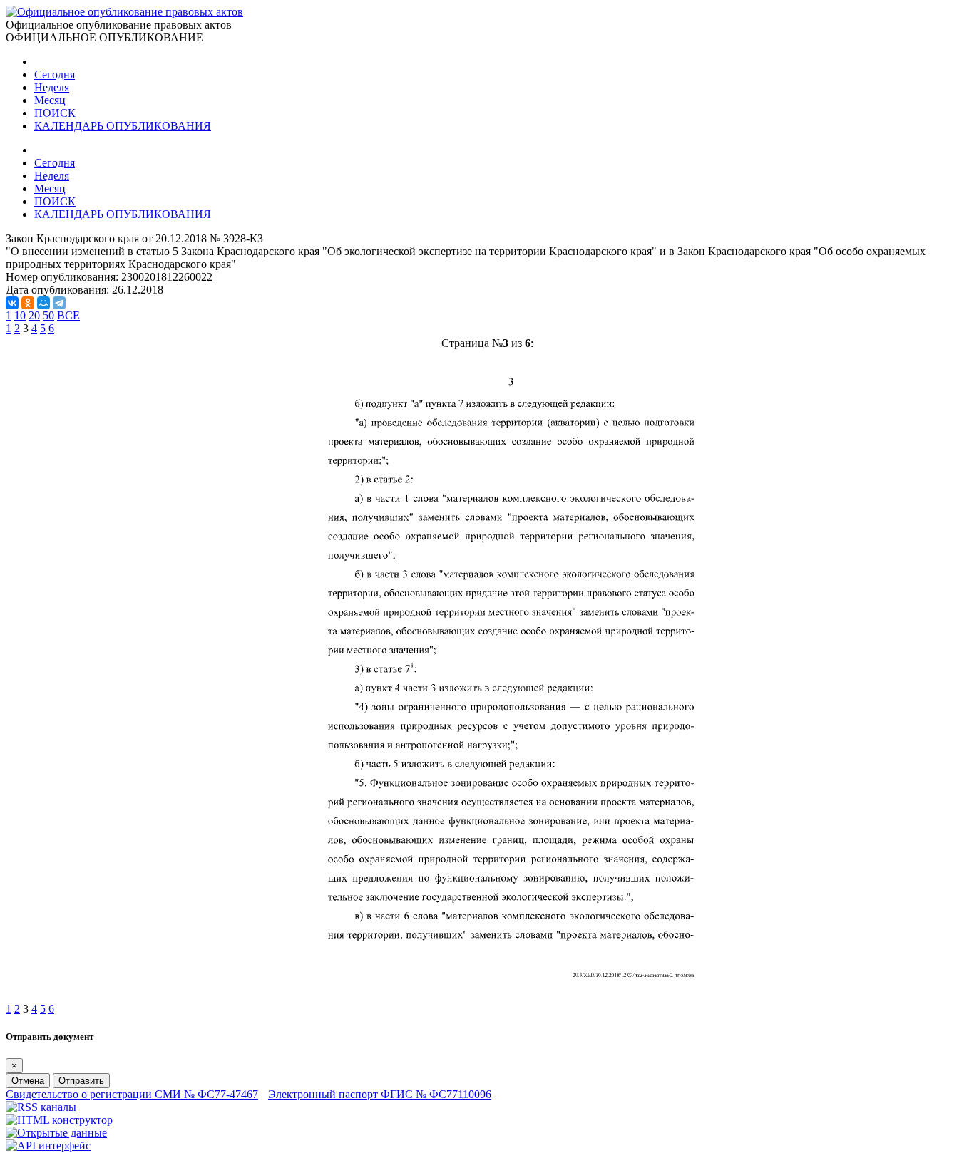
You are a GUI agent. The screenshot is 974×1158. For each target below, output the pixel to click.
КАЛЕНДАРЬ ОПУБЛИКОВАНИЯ (122, 126)
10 (20, 315)
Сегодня (54, 74)
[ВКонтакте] (12, 302)
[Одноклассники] (27, 302)
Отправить (81, 1080)
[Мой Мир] (43, 302)
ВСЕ (68, 315)
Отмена (27, 1080)
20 (34, 315)
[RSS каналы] (41, 1107)
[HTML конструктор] (59, 1120)
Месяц (50, 100)
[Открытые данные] (56, 1133)
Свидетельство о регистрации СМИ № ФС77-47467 (132, 1094)
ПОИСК (55, 113)
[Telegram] (59, 302)
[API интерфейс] (48, 1145)
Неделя (51, 87)
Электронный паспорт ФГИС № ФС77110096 (379, 1094)
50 (48, 315)
